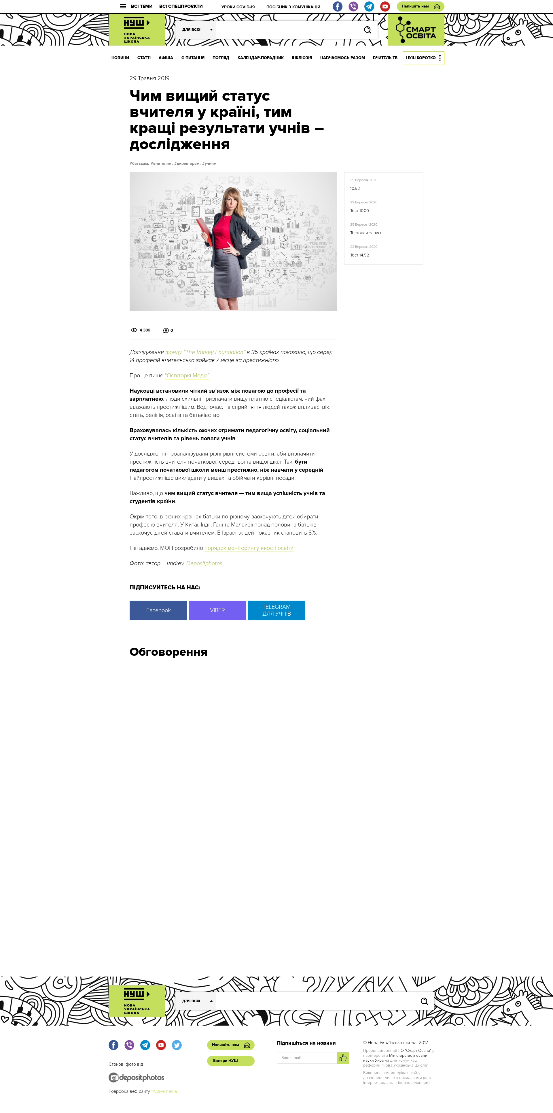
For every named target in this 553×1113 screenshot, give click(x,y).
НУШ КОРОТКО (421, 57)
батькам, (140, 163)
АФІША (166, 57)
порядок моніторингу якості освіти (248, 548)
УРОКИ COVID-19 (238, 7)
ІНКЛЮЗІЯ (302, 57)
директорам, (189, 163)
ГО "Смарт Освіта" (414, 1050)
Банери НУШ (225, 1060)
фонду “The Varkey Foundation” (205, 352)
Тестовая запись (366, 232)
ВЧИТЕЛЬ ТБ (385, 57)
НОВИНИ (120, 57)
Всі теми (142, 6)
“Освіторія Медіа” (187, 375)
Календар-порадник (261, 57)
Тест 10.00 (359, 210)
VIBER (217, 610)
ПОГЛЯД (221, 57)
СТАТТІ (144, 57)
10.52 (355, 188)
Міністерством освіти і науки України (396, 1058)
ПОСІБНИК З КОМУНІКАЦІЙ (293, 7)
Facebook (158, 610)
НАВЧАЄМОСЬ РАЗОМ (342, 57)
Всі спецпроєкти (181, 6)
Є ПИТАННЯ (192, 57)
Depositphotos (204, 563)
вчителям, (163, 163)
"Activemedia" (164, 1091)
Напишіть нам (415, 6)
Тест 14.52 (359, 255)
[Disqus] (276, 740)
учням (211, 163)
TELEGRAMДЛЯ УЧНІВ (276, 610)
